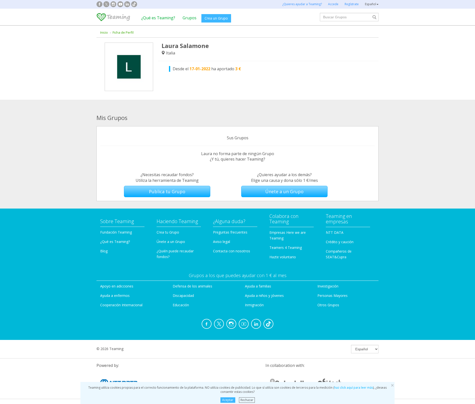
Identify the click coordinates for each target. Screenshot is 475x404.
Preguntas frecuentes (230, 232)
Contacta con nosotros (231, 251)
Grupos (189, 18)
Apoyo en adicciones (116, 286)
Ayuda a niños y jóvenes (264, 295)
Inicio (104, 32)
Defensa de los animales (192, 286)
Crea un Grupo (216, 18)
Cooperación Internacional (121, 305)
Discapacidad (183, 295)
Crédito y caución (340, 241)
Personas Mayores (332, 295)
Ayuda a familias (258, 286)
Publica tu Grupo (167, 191)
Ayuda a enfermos (115, 295)
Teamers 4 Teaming (285, 247)
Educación (181, 305)
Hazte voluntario (282, 257)
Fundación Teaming (116, 232)
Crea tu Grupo (168, 232)
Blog (104, 251)
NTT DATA (334, 232)
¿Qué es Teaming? (158, 18)
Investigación (327, 286)
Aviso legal (221, 241)
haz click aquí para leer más (353, 387)
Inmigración (254, 305)
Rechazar (246, 400)
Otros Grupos (328, 305)
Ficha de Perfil (123, 32)
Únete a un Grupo (284, 191)
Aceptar (227, 400)
